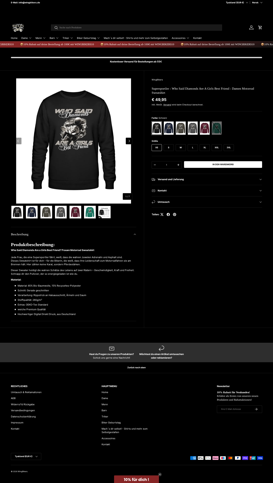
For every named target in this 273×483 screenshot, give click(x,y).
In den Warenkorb (223, 164)
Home (14, 38)
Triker (66, 38)
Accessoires (178, 38)
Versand (167, 104)
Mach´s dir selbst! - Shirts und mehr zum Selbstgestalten (136, 38)
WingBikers (157, 79)
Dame (24, 38)
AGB (13, 398)
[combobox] (136, 27)
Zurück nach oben (136, 367)
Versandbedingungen (23, 410)
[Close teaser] (159, 474)
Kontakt (197, 38)
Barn (52, 38)
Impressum (17, 422)
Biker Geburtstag (86, 38)
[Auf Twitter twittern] (162, 214)
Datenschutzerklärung (23, 416)
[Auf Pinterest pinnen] (174, 214)
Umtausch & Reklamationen (26, 392)
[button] (260, 27)
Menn (39, 38)
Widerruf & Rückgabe (23, 404)
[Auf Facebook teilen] (168, 214)
